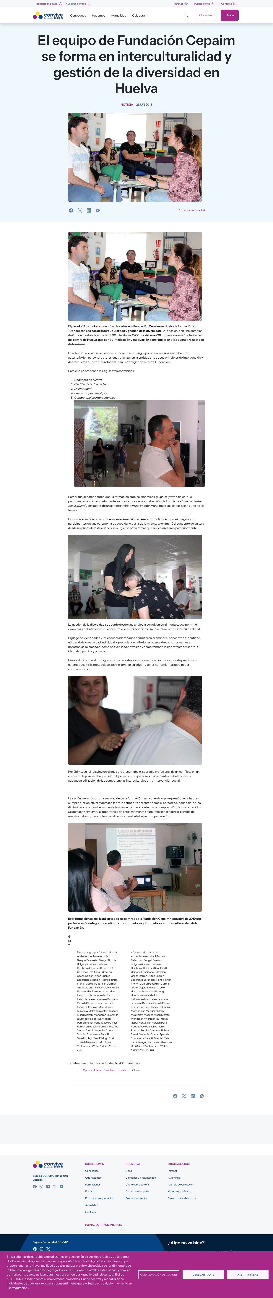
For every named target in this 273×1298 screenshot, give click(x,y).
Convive (205, 15)
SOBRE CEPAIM (95, 1164)
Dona (229, 15)
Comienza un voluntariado (141, 1177)
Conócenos (78, 15)
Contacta (90, 1212)
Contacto (226, 3)
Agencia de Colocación (181, 1184)
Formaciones (92, 1184)
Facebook (35, 1186)
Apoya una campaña (137, 1191)
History (98, 1070)
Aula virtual (174, 1177)
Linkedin (48, 1186)
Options (87, 1070)
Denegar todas (203, 1274)
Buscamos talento (136, 1198)
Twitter (55, 1186)
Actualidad (118, 15)
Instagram (41, 1186)
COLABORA (133, 1164)
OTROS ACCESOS (179, 1164)
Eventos (90, 1191)
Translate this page (47, 3)
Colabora (138, 15)
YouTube (61, 1186)
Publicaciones (202, 3)
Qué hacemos (93, 1177)
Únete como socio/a (137, 1184)
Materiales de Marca (179, 1191)
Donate (122, 1070)
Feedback (110, 1070)
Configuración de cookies (158, 1274)
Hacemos (98, 15)
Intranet (178, 3)
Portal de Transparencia (103, 1225)
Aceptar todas (247, 1274)
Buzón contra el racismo (182, 1198)
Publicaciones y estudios (99, 1198)
